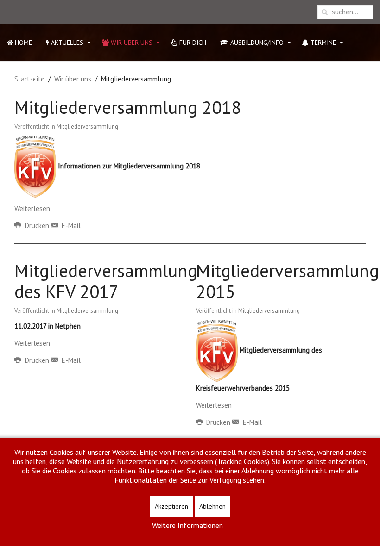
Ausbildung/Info (256, 42)
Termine (322, 42)
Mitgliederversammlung (87, 126)
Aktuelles (66, 42)
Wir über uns (130, 42)
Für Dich (191, 42)
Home (22, 42)
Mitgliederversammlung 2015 (287, 281)
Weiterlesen (32, 208)
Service (25, 79)
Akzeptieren (171, 506)
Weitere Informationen (187, 525)
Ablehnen (212, 506)
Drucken (37, 225)
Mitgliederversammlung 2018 (127, 107)
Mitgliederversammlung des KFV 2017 (105, 281)
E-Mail (70, 225)
